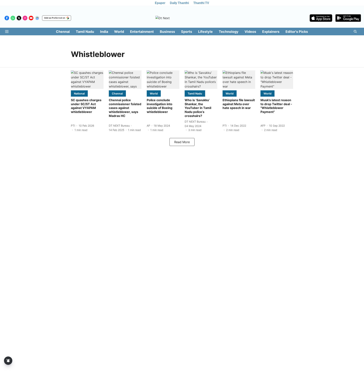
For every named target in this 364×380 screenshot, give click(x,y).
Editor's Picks (297, 32)
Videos (250, 32)
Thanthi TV (201, 3)
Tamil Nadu (85, 32)
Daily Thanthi (179, 3)
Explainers (270, 32)
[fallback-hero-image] (87, 79)
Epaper (160, 3)
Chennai (63, 32)
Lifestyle (205, 32)
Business (167, 32)
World (119, 32)
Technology (228, 32)
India (104, 32)
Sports (186, 32)
